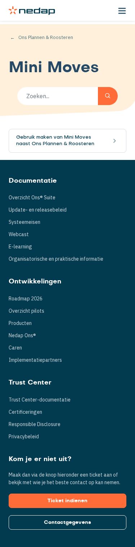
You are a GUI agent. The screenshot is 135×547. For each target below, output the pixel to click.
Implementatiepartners (35, 360)
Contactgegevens (67, 522)
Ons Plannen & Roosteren (45, 37)
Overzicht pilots (26, 311)
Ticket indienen (67, 500)
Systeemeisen (24, 222)
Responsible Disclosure (34, 424)
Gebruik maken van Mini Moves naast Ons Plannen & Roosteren (55, 140)
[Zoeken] (108, 96)
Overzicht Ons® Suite (32, 197)
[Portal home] (32, 10)
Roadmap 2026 (25, 298)
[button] (122, 10)
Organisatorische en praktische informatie (56, 259)
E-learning (20, 246)
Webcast (19, 234)
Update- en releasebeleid (38, 210)
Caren (15, 347)
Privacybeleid (24, 436)
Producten (20, 323)
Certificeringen (25, 412)
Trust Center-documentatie (40, 399)
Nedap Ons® (22, 335)
